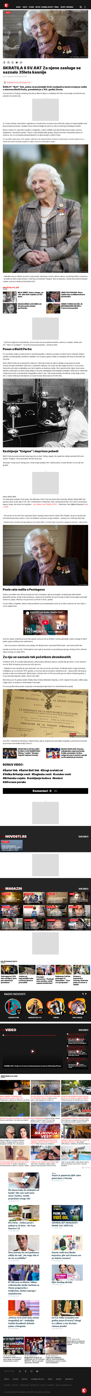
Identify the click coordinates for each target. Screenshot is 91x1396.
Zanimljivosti (47, 7)
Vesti (25, 7)
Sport (63, 7)
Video (10, 1030)
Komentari (42, 791)
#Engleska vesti (42, 774)
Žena (56, 7)
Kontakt (15, 1385)
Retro (38, 7)
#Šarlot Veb (10, 770)
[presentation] (83, 993)
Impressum (24, 1385)
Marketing (34, 1385)
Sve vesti (83, 836)
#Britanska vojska (14, 778)
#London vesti (62, 774)
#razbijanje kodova (39, 778)
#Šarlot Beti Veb (29, 770)
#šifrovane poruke (14, 782)
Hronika (69, 7)
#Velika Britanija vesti (16, 774)
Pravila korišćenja (64, 1385)
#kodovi (57, 778)
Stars (31, 7)
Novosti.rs (16, 836)
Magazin (13, 889)
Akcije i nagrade (47, 1385)
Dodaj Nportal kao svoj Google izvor (18, 82)
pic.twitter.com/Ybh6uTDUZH (45, 504)
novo (18, 7)
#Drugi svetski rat (52, 770)
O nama (7, 1385)
